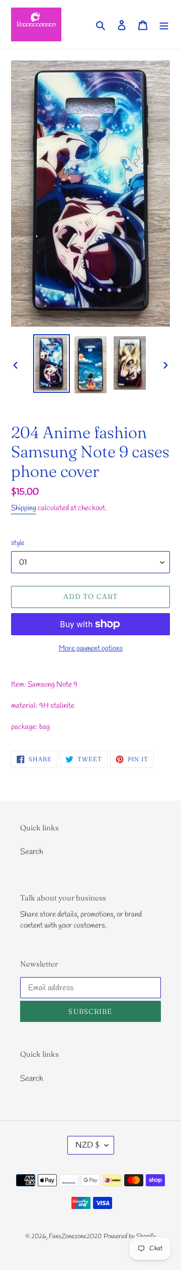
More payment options (91, 648)
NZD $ (87, 1145)
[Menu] (163, 24)
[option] (51, 363)
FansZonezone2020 (75, 1236)
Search (31, 851)
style (18, 543)
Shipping (23, 508)
